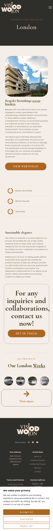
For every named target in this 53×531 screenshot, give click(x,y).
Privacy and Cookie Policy (15, 485)
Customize (26, 519)
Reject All (26, 526)
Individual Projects (37, 460)
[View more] (26, 394)
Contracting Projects (37, 464)
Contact (37, 471)
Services (37, 468)
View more (26, 401)
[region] (26, 509)
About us (37, 456)
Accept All (26, 512)
